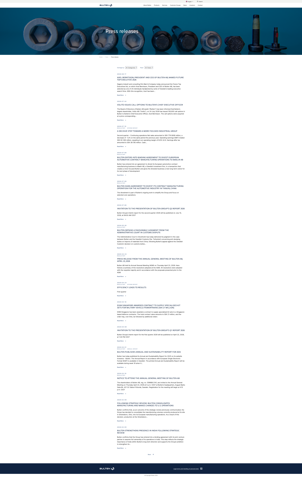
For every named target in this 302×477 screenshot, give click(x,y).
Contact (200, 5)
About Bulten (147, 5)
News (185, 5)
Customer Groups (175, 5)
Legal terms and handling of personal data (186, 469)
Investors (192, 5)
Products (156, 5)
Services (164, 5)
